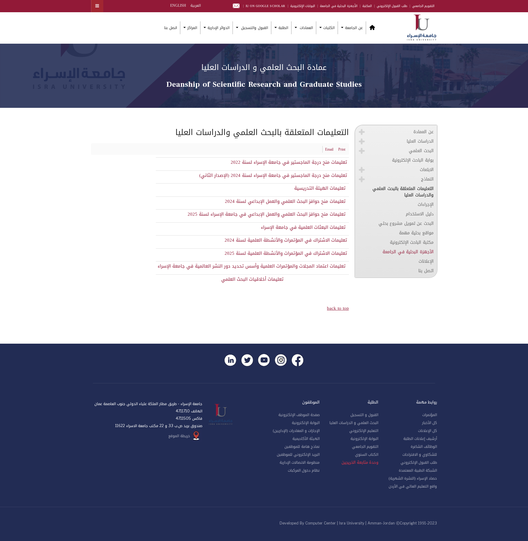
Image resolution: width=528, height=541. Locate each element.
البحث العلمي (421, 151)
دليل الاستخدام (420, 214)
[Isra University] (421, 27)
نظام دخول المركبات (304, 470)
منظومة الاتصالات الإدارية (300, 462)
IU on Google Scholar (265, 6)
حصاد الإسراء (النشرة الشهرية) (413, 478)
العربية (195, 5)
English (178, 5)
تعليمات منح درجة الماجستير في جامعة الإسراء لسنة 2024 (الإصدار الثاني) (273, 175)
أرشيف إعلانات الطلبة (420, 438)
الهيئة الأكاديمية (306, 438)
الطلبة (283, 27)
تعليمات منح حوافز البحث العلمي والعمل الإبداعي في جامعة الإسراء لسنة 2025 (267, 214)
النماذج (427, 179)
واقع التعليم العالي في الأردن (413, 486)
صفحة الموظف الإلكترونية (299, 414)
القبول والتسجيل (254, 27)
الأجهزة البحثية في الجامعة (339, 6)
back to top (338, 308)
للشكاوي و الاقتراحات (419, 454)
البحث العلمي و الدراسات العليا (353, 422)
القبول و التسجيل (364, 414)
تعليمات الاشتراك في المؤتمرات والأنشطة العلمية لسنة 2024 (286, 240)
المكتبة (367, 6)
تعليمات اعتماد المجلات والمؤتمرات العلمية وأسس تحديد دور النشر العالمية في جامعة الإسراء (252, 266)
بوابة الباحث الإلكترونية (413, 160)
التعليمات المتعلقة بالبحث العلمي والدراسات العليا (403, 192)
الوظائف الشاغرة (424, 446)
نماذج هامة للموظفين (302, 446)
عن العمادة (423, 132)
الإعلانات (426, 261)
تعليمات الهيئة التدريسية (320, 188)
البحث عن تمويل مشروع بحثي (406, 223)
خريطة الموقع (179, 436)
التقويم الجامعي (423, 6)
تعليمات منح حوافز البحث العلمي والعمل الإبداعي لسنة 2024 (286, 201)
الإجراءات (426, 204)
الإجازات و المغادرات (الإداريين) (296, 430)
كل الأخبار (429, 422)
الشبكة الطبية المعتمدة (418, 470)
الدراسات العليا (420, 141)
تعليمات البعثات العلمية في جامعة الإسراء (304, 227)
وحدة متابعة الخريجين (360, 462)
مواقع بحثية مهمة (416, 233)
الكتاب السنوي (366, 454)
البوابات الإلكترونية (302, 6)
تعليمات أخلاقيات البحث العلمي (252, 279)
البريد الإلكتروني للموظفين (298, 454)
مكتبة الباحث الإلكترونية (412, 242)
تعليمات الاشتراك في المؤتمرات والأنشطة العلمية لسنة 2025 (286, 253)
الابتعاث (427, 170)
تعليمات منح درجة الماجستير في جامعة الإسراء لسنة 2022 (289, 162)
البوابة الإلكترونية (364, 438)
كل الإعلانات (427, 430)
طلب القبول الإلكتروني (392, 6)
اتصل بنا (170, 27)
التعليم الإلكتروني (363, 430)
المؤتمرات (429, 414)
